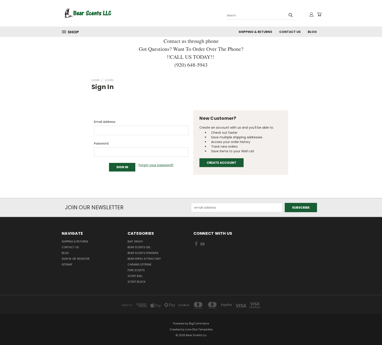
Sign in (67, 259)
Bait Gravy (135, 241)
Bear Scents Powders (143, 253)
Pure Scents (136, 270)
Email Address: (105, 122)
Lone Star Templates (199, 329)
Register (83, 259)
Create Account (221, 162)
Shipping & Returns (255, 32)
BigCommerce (199, 323)
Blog (312, 32)
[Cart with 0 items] (319, 14)
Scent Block (136, 282)
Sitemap (67, 264)
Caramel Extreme (139, 264)
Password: (101, 143)
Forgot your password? (156, 165)
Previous (370, 331)
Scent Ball (135, 276)
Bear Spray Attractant (144, 259)
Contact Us (290, 32)
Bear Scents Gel (139, 247)
